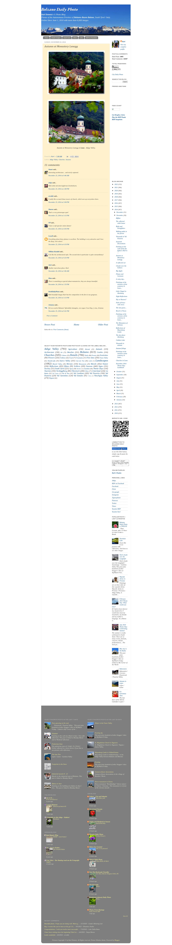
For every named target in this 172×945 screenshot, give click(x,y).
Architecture (49, 352)
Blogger (117, 940)
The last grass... (121, 308)
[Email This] (71, 157)
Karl (123, 41)
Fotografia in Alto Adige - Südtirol (57, 817)
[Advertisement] (77, 337)
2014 (116, 209)
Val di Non (66, 373)
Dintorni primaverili (59, 806)
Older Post (103, 324)
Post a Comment (52, 316)
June (118, 384)
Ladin (90, 361)
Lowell (50, 236)
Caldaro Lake (120, 340)
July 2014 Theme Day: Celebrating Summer (123, 628)
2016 (116, 203)
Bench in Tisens (121, 311)
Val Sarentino (62, 376)
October (119, 371)
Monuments (82, 364)
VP (49, 223)
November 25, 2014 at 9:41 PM (58, 311)
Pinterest (115, 500)
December (120, 212)
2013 (116, 404)
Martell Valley (57, 364)
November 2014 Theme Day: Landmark (121, 365)
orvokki (50, 196)
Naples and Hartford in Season (99, 822)
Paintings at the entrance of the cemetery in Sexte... (121, 285)
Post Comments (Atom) (60, 329)
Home (46, 37)
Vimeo (114, 506)
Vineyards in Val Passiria (121, 237)
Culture (63, 355)
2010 (116, 413)
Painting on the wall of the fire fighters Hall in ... (121, 249)
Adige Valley (54, 159)
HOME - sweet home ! (60, 837)
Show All (125, 916)
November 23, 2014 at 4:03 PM (58, 229)
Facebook (115, 486)
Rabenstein (123, 669)
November (120, 215)
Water (98, 886)
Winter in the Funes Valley (103, 723)
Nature (105, 364)
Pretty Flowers (100, 836)
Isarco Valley (65, 361)
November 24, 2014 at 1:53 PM (58, 284)
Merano (69, 364)
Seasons (68, 159)
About (75, 37)
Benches (70, 352)
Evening (97, 762)
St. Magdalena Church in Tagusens (106, 743)
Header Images (55, 37)
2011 (116, 410)
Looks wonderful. (50, 935)
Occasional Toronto (95, 809)
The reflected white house (120, 222)
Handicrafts (51, 361)
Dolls (86, 355)
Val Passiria (95, 373)
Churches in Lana (122, 360)
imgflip (48, 862)
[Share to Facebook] (76, 157)
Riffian (118, 218)
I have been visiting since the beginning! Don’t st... (61, 932)
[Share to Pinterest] (78, 157)
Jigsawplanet (116, 498)
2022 (116, 184)
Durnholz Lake (123, 539)
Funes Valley (104, 358)
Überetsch (75, 371)
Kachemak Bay (101, 823)
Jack (50, 265)
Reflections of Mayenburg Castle (120, 330)
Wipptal (51, 378)
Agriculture (72, 349)
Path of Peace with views (120, 303)
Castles (100, 352)
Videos (89, 376)
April (118, 390)
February (119, 397)
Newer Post (49, 324)
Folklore (63, 358)
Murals (93, 364)
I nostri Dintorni (51, 805)
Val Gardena (79, 373)
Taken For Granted (95, 847)
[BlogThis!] (73, 157)
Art (61, 352)
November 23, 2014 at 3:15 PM (58, 215)
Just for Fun (80, 361)
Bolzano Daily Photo (59, 9)
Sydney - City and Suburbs (98, 796)
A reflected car (121, 263)
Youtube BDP (116, 509)
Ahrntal (87, 349)
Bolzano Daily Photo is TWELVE (123, 524)
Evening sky (99, 733)
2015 (116, 206)
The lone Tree (56, 754)
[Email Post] (67, 156)
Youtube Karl (116, 512)
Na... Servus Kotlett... (53, 848)
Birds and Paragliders (120, 227)
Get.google (115, 492)
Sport (71, 369)
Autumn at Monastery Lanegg (120, 257)
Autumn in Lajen (123, 682)
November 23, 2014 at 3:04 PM (58, 202)
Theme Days (98, 368)
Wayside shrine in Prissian (122, 579)
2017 (116, 200)
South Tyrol (67, 37)
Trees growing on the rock (60, 723)
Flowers (51, 358)
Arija (50, 183)
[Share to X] (74, 157)
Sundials (87, 369)
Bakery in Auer (57, 784)
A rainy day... (120, 279)
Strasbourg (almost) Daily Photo (100, 897)
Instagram (115, 495)
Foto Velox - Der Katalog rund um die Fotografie (62, 860)
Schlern (77, 366)
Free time (90, 358)
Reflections (53, 366)
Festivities (104, 355)
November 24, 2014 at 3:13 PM (58, 298)
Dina (50, 278)
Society (47, 368)
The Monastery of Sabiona (121, 324)
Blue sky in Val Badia (123, 650)
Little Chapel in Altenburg (121, 292)
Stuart (50, 169)
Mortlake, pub (100, 798)
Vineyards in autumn (120, 344)
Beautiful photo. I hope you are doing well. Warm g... (61, 924)
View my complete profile (123, 47)
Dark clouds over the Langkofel (123, 557)
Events (94, 355)
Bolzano (84, 352)
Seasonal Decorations (120, 243)
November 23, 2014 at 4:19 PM (58, 244)
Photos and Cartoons (119, 275)
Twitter (114, 503)
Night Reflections (121, 296)
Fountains (79, 358)
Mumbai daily (94, 885)
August (118, 378)
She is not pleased (102, 848)
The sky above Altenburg (120, 336)
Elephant (55, 733)
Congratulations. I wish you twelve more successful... (61, 929)
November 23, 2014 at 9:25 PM (58, 258)
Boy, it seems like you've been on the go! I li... (59, 926)
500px (114, 480)
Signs (101, 366)
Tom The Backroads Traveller (99, 872)
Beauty (98, 811)
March (118, 393)
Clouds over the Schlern (121, 267)
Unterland (96, 371)
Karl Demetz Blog (52, 835)
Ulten (87, 371)
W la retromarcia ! (52, 799)
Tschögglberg (61, 371)
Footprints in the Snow (59, 764)
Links (81, 37)
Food (71, 358)
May (118, 387)
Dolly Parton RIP (94, 911)
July (118, 381)
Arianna (51, 305)
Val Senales (78, 376)
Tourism (47, 371)
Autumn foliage (121, 348)
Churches (62, 159)
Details (73, 355)
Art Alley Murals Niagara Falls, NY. (107, 874)
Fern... (98, 899)
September (120, 375)
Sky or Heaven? (121, 299)
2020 (116, 190)
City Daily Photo (117, 74)
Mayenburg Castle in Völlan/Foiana (106, 752)
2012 (116, 407)
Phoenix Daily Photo (96, 834)
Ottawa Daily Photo (95, 859)
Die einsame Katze (59, 849)
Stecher (79, 369)
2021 (116, 187)
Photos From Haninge (96, 910)
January (119, 400)
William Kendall (53, 251)
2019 (116, 194)
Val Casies (55, 373)
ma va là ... (50, 798)
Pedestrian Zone (57, 744)
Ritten (66, 366)
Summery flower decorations (104, 772)
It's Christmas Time (123, 693)
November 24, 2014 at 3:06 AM (58, 271)
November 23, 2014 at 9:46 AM (58, 175)
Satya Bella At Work (102, 861)
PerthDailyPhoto (54, 291)
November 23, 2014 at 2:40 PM (58, 189)
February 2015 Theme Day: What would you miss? (119, 602)
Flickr (114, 489)
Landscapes (101, 360)
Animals (99, 349)
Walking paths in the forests (121, 232)
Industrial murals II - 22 (60, 774)
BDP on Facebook (91, 37)
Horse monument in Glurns (104, 782)
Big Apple (119, 271)
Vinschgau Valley (101, 376)
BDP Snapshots (117, 119)
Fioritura (56, 819)
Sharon (50, 209)
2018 (116, 197)
